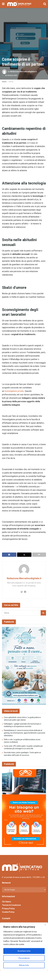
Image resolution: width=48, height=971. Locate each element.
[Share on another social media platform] (39, 555)
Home (4, 82)
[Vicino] (45, 924)
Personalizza (24, 958)
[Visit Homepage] (19, 4)
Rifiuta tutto (24, 965)
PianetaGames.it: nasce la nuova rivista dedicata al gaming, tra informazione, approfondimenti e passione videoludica (24, 733)
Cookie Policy (8, 912)
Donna (11, 82)
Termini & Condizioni (11, 905)
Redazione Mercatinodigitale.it (23, 72)
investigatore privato (14, 391)
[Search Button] (44, 4)
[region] (24, 946)
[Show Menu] (3, 4)
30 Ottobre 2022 (11, 75)
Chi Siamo (6, 902)
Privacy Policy (8, 908)
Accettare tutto (24, 951)
